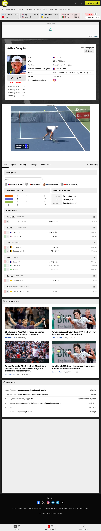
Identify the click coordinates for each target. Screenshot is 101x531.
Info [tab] (5, 165)
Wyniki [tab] (13, 165)
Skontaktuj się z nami (76, 508)
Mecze (20, 9)
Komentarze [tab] (45, 165)
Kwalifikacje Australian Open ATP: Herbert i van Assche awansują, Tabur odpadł (74, 333)
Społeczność (84, 529)
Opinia (86, 508)
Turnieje (37, 9)
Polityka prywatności (50, 508)
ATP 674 (16, 77)
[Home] (3, 9)
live (89, 14)
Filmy (45, 9)
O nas (14, 508)
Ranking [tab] (23, 165)
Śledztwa (53, 9)
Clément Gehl (57, 338)
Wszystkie (93, 17)
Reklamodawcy (22, 508)
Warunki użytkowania (35, 508)
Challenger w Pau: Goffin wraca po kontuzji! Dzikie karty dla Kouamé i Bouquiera (25, 333)
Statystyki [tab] (33, 165)
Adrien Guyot (10, 338)
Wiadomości (11, 9)
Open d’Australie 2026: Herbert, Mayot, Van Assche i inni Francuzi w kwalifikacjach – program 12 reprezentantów (25, 368)
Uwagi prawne (63, 508)
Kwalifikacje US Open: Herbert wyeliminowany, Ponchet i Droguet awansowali (73, 367)
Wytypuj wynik (50, 529)
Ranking (29, 9)
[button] (81, 3)
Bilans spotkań (65, 9)
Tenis (17, 529)
